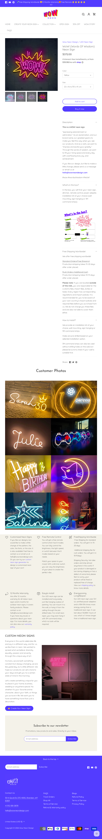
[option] (31, 64)
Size (64, 82)
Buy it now (79, 109)
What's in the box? (70, 185)
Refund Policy (78, 797)
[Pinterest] (13, 2)
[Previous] (11, 64)
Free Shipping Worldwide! (74, 251)
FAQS (45, 793)
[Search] (83, 14)
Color (64, 71)
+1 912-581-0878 (11, 805)
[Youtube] (10, 2)
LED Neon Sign (86, 42)
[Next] (51, 64)
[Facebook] (6, 2)
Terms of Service (50, 804)
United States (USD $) (14, 822)
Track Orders (48, 797)
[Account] (89, 14)
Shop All (46, 800)
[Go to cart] (94, 14)
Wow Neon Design (70, 42)
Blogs (74, 793)
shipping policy (87, 585)
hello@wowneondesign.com (74, 172)
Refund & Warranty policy (54, 807)
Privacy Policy (78, 804)
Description (67, 122)
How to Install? (69, 320)
